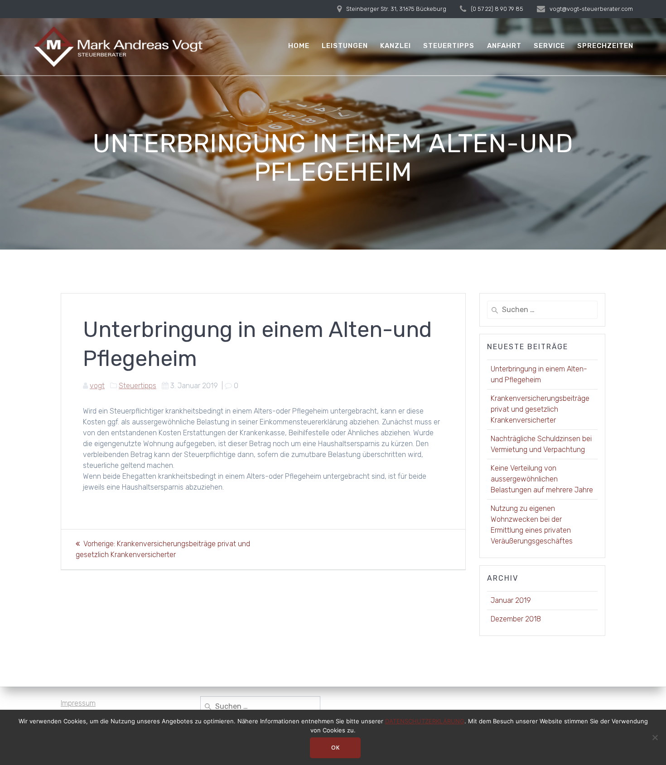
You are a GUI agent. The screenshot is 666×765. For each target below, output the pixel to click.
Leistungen (345, 46)
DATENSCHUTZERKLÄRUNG (424, 721)
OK (335, 747)
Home (298, 46)
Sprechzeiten (605, 46)
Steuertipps (448, 46)
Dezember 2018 (516, 619)
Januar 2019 (511, 600)
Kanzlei (395, 46)
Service (549, 46)
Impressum (78, 703)
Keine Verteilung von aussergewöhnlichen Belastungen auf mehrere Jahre (542, 479)
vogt (97, 385)
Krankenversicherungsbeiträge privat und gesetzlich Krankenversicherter (540, 409)
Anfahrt (504, 46)
